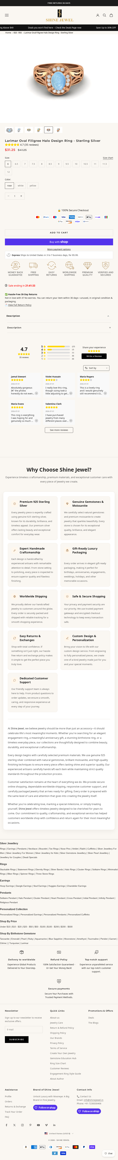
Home (8, 32)
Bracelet (43, 848)
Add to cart (59, 232)
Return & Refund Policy (62, 1027)
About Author (57, 1078)
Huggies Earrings (56, 886)
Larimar (24, 943)
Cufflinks (91, 848)
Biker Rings (12, 874)
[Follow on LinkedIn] (54, 1125)
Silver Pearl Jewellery (98, 853)
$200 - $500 (67, 926)
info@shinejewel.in (93, 1099)
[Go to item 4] (38, 130)
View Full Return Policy (19, 304)
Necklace (32, 848)
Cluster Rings (83, 869)
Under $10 (5, 926)
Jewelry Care (56, 1022)
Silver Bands (57, 869)
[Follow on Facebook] (6, 1125)
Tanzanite (4, 939)
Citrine (3, 943)
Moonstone (69, 939)
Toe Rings (54, 848)
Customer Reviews (59, 1068)
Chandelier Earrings (76, 886)
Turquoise (14, 943)
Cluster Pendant (41, 898)
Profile (8, 1096)
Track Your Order (13, 1111)
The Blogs (93, 1022)
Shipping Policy (58, 1032)
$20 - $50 (18, 32)
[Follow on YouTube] (38, 1125)
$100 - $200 (53, 926)
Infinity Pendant (106, 898)
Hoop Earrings (7, 886)
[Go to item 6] (58, 130)
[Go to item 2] (19, 130)
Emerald (15, 939)
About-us (54, 1017)
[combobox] (96, 368)
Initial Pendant (90, 898)
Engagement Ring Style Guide (65, 1073)
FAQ (7, 1116)
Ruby (30, 939)
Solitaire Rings (99, 869)
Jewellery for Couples (10, 857)
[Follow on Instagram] (22, 1125)
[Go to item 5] (48, 130)
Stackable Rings (8, 869)
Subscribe (16, 1039)
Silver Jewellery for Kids (46, 853)
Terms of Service (58, 1048)
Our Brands (56, 1037)
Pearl (23, 939)
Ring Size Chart (58, 1063)
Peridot (103, 939)
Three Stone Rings (45, 874)
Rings (3, 848)
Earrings (11, 848)
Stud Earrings (40, 886)
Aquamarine (41, 939)
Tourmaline (93, 939)
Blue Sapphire (55, 939)
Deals (91, 1017)
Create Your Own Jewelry (62, 1053)
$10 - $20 (17, 926)
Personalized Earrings (31, 914)
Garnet (112, 939)
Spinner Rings (27, 874)
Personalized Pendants (55, 914)
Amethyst (81, 939)
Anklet (75, 848)
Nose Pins (65, 848)
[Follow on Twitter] (14, 1125)
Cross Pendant (74, 898)
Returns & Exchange (15, 1106)
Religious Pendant (9, 902)
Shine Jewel (17, 728)
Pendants (22, 848)
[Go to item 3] (29, 130)
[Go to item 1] (9, 130)
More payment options (59, 249)
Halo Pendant (25, 898)
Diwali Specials (30, 857)
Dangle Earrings (23, 886)
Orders (8, 1101)
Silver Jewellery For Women (19, 853)
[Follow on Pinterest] (30, 1125)
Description (13, 315)
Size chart (108, 157)
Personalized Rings (9, 914)
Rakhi (83, 848)
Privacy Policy (57, 1043)
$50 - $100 (40, 926)
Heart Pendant (58, 898)
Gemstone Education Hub (63, 1058)
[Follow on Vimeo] (46, 1125)
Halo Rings (70, 869)
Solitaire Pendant (8, 898)
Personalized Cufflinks (79, 914)
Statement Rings (26, 869)
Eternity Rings (42, 869)
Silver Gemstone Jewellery (73, 853)
